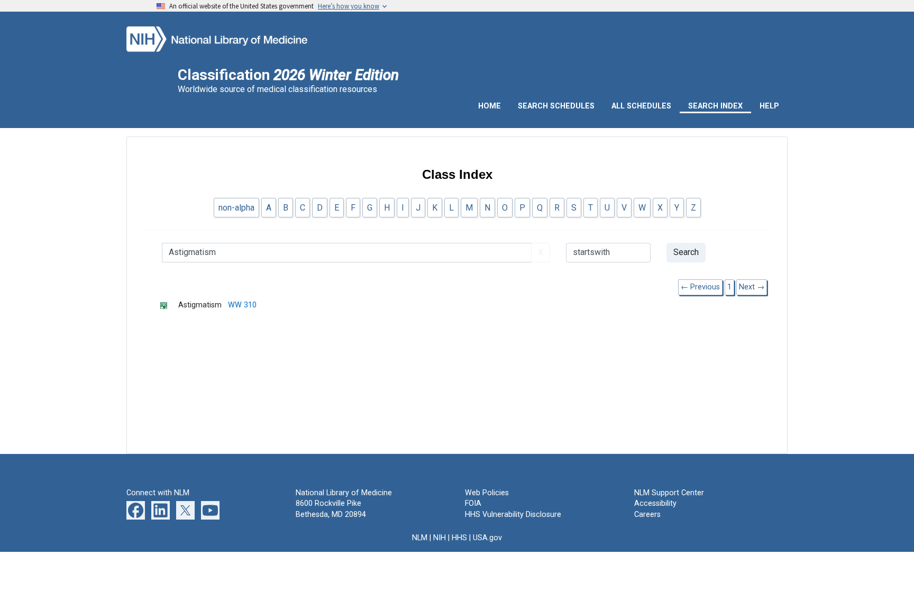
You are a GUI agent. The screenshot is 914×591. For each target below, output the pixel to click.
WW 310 (242, 305)
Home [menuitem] (489, 106)
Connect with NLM (157, 492)
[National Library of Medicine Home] (231, 37)
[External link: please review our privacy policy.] (135, 510)
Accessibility (655, 503)
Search (686, 252)
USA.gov (487, 537)
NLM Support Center (669, 492)
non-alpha (236, 208)
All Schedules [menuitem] (641, 106)
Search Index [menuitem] (715, 106)
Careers (647, 514)
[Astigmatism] (169, 305)
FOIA (473, 503)
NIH (439, 537)
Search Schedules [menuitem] (556, 106)
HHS (459, 537)
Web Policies (487, 492)
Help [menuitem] (769, 106)
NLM (419, 537)
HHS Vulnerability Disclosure (513, 514)
